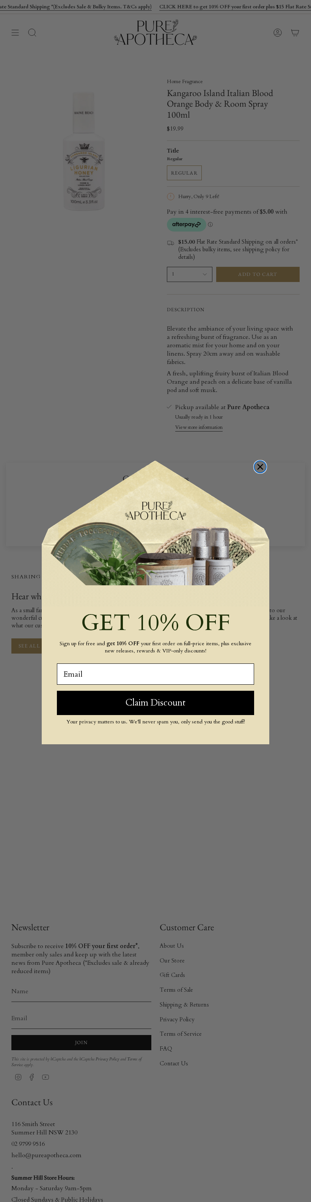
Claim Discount (155, 702)
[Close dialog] (260, 467)
